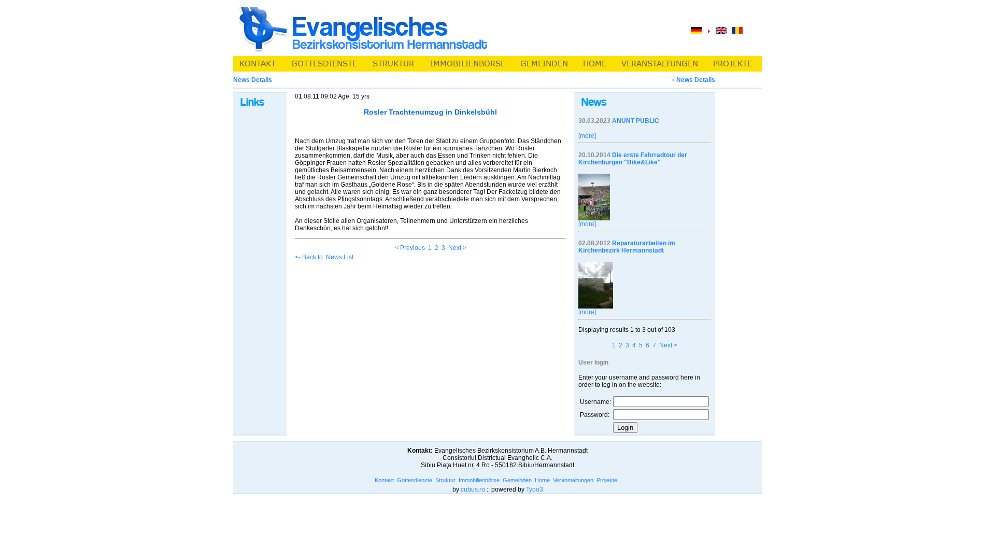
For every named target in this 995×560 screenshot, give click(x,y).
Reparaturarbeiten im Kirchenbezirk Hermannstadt (626, 247)
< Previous (410, 247)
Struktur (445, 480)
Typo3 (534, 489)
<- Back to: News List (324, 257)
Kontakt (384, 480)
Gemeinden (517, 480)
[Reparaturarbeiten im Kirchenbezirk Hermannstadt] (595, 306)
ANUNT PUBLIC (635, 120)
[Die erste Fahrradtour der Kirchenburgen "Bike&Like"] (594, 218)
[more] (587, 135)
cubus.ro (473, 489)
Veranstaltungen (573, 480)
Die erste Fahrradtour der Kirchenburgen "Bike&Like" (632, 158)
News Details (695, 79)
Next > (457, 247)
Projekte (606, 480)
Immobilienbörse (479, 480)
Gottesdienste (414, 480)
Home (542, 480)
